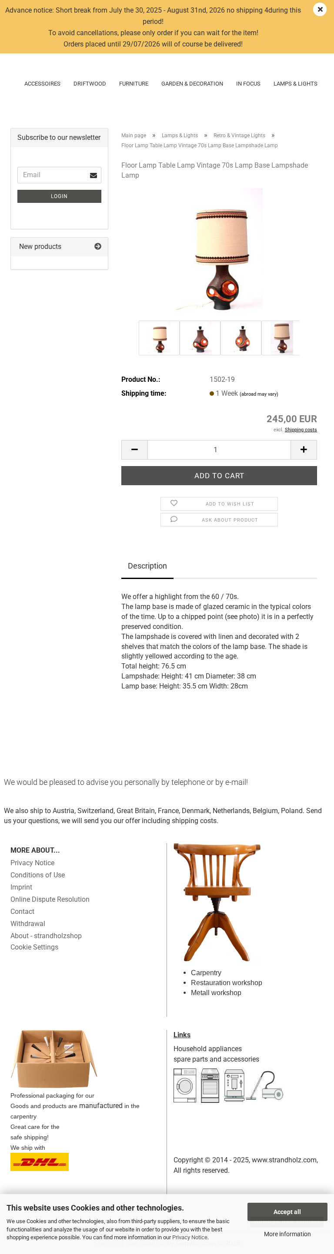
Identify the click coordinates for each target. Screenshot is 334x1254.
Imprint (21, 887)
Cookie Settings (34, 947)
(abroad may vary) (259, 394)
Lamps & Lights (295, 83)
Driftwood (89, 83)
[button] (134, 450)
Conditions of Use (37, 875)
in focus (248, 83)
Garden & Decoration (192, 83)
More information (287, 1234)
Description (147, 565)
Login (59, 196)
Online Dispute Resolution (50, 899)
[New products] (97, 247)
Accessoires (42, 83)
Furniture (133, 83)
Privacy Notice (189, 1237)
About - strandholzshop (46, 936)
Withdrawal (27, 924)
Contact (22, 911)
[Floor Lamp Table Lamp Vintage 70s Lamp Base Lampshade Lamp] (219, 253)
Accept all (287, 1211)
